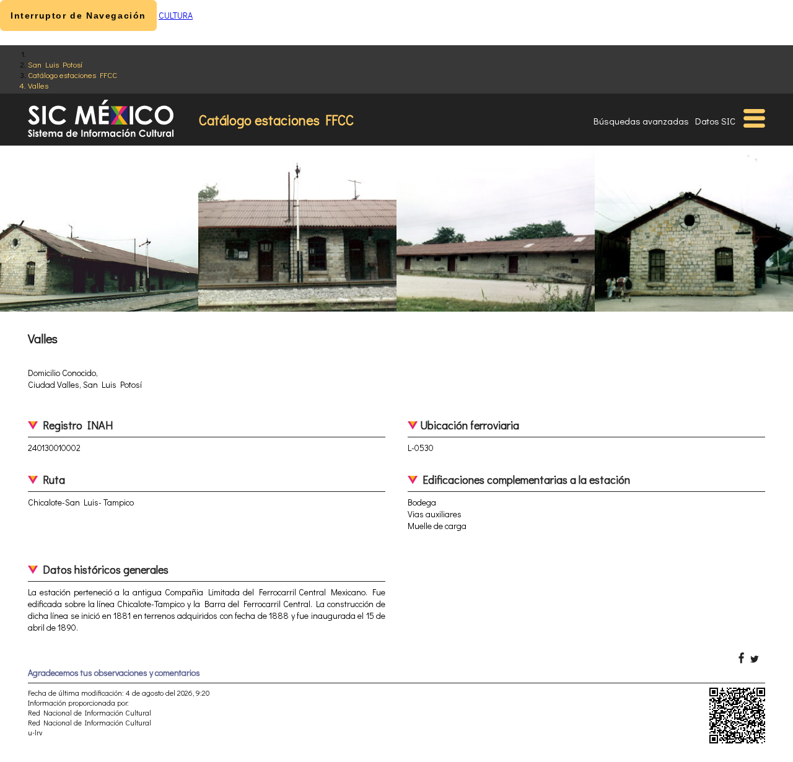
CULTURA (176, 15)
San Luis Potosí (55, 64)
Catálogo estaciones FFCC (72, 74)
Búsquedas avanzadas (641, 121)
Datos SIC (715, 121)
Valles (38, 85)
